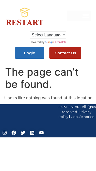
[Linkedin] (32, 132)
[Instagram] (4, 132)
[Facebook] (13, 132)
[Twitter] (23, 132)
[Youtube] (41, 132)
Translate (61, 42)
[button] (79, 16)
